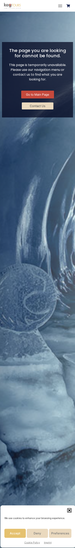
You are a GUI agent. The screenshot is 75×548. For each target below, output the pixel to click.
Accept (15, 533)
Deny (37, 533)
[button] (69, 510)
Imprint (48, 542)
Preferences (60, 533)
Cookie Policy (32, 542)
